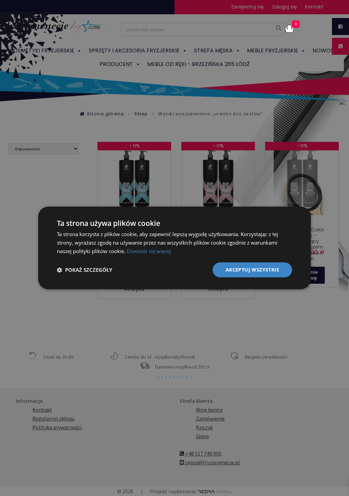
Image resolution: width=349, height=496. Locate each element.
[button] (84, 270)
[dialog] (174, 247)
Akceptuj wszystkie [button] (252, 269)
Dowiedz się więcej (149, 251)
